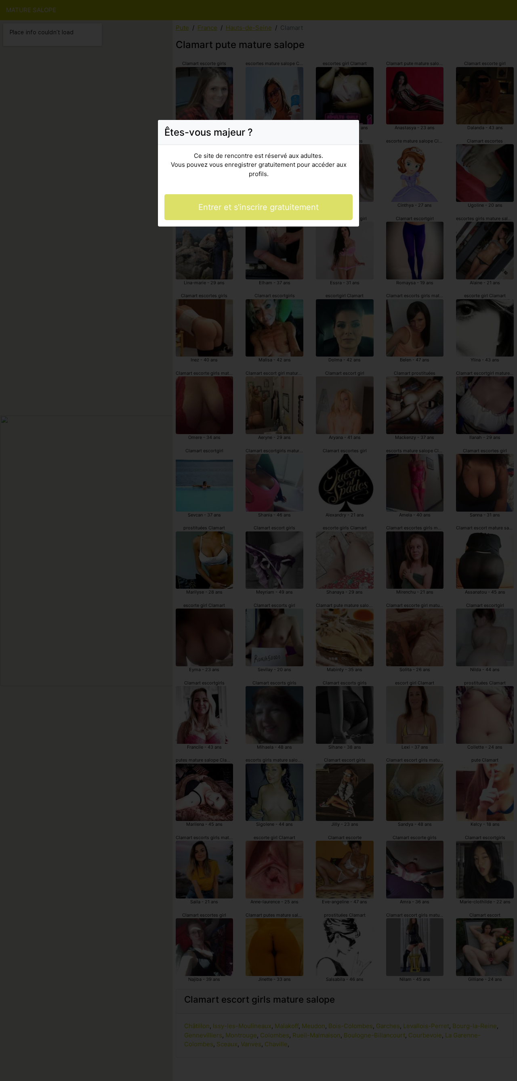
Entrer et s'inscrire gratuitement (258, 207)
